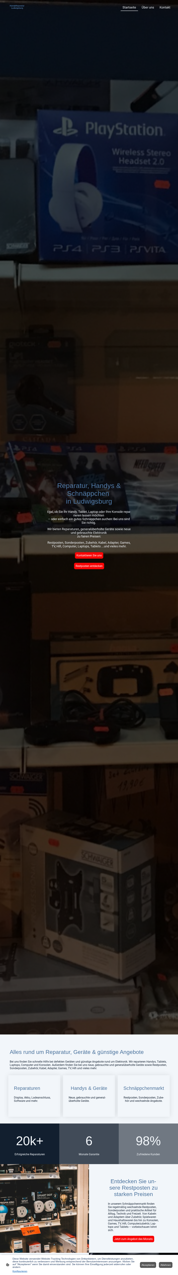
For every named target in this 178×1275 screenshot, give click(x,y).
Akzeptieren (148, 1265)
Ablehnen (165, 1265)
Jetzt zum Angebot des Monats (133, 1239)
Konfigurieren (20, 1271)
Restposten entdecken (89, 566)
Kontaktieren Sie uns (89, 555)
